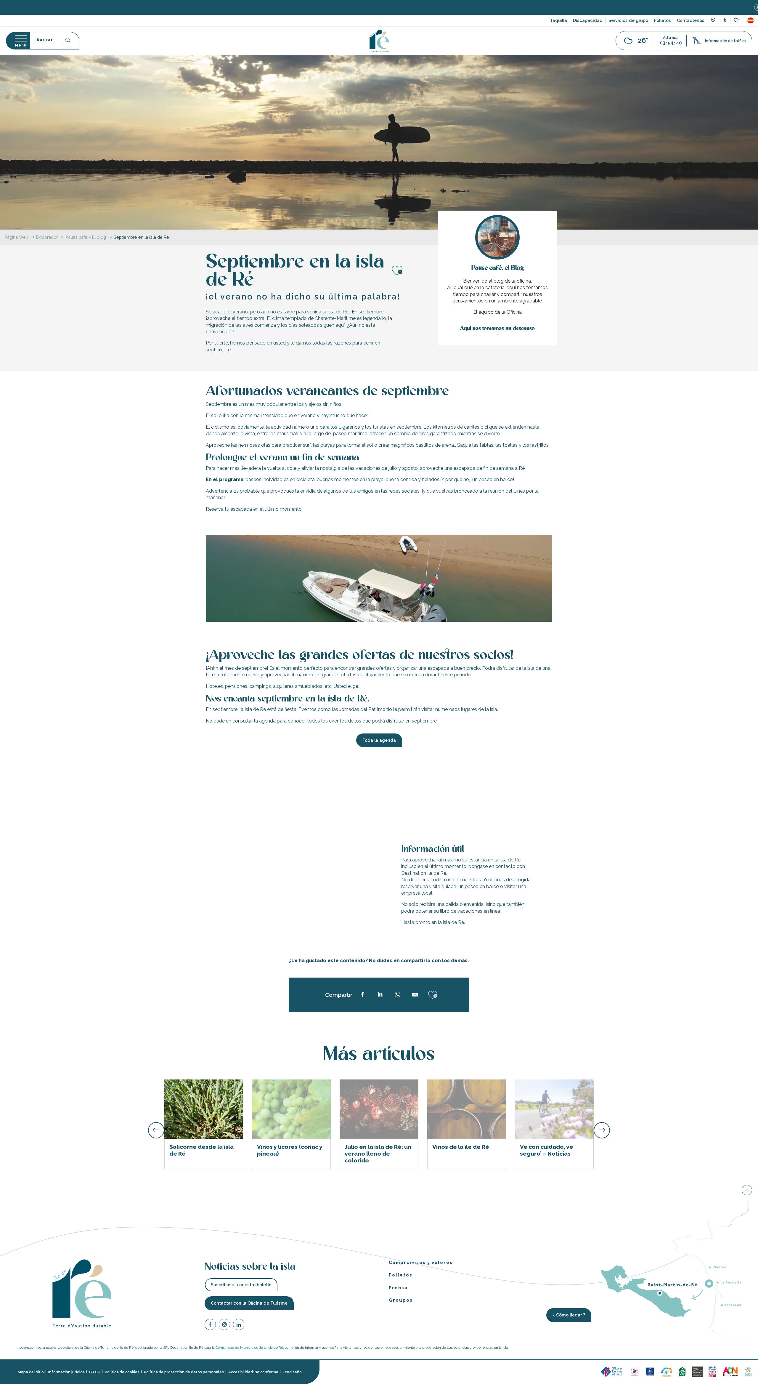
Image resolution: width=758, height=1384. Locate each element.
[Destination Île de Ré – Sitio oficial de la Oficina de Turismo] (379, 41)
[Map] (713, 20)
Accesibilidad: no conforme (253, 1372)
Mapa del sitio (31, 1372)
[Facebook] (210, 1325)
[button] (750, 20)
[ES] (750, 20)
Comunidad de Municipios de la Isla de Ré (249, 1347)
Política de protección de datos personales (184, 1372)
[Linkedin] (238, 1325)
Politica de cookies (122, 1372)
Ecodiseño (292, 1372)
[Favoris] (736, 21)
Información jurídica (66, 1372)
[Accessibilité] (725, 20)
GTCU (94, 1372)
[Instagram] (224, 1325)
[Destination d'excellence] (634, 1371)
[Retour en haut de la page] (747, 1190)
